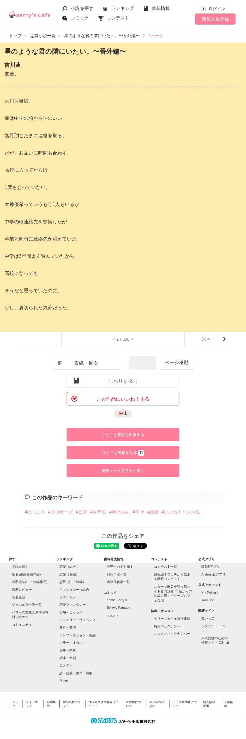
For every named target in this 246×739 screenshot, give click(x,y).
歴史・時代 (67, 650)
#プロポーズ (60, 511)
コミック (80, 17)
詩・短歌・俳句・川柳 (75, 673)
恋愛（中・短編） (72, 582)
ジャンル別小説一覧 (27, 604)
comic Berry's (117, 600)
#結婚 (152, 511)
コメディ (66, 665)
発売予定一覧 (117, 574)
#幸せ (138, 511)
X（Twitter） (210, 592)
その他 (64, 680)
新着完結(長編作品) (26, 574)
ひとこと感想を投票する (122, 434)
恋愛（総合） (69, 566)
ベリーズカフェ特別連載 (172, 618)
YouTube (207, 600)
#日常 (81, 511)
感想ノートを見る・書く (122, 470)
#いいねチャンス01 (180, 511)
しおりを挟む (123, 381)
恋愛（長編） (69, 574)
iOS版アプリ (210, 566)
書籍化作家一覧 (118, 582)
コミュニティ (22, 624)
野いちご (207, 618)
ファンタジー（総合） (75, 589)
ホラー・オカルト (72, 642)
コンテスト (118, 17)
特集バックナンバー (169, 626)
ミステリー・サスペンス (77, 620)
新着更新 (18, 597)
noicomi (112, 615)
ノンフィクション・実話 (77, 635)
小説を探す (82, 8)
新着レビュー (22, 589)
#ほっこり (35, 511)
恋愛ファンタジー (72, 604)
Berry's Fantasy (118, 607)
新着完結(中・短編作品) (29, 582)
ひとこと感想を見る (122, 452)
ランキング (122, 8)
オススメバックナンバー (172, 633)
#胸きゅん (119, 511)
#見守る (98, 511)
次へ (207, 339)
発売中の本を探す (120, 566)
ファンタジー (69, 597)
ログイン (216, 8)
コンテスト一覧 (165, 566)
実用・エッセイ (70, 612)
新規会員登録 (215, 19)
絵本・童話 (67, 658)
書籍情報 (161, 8)
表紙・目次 (86, 363)
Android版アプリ (213, 574)
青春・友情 (67, 627)
